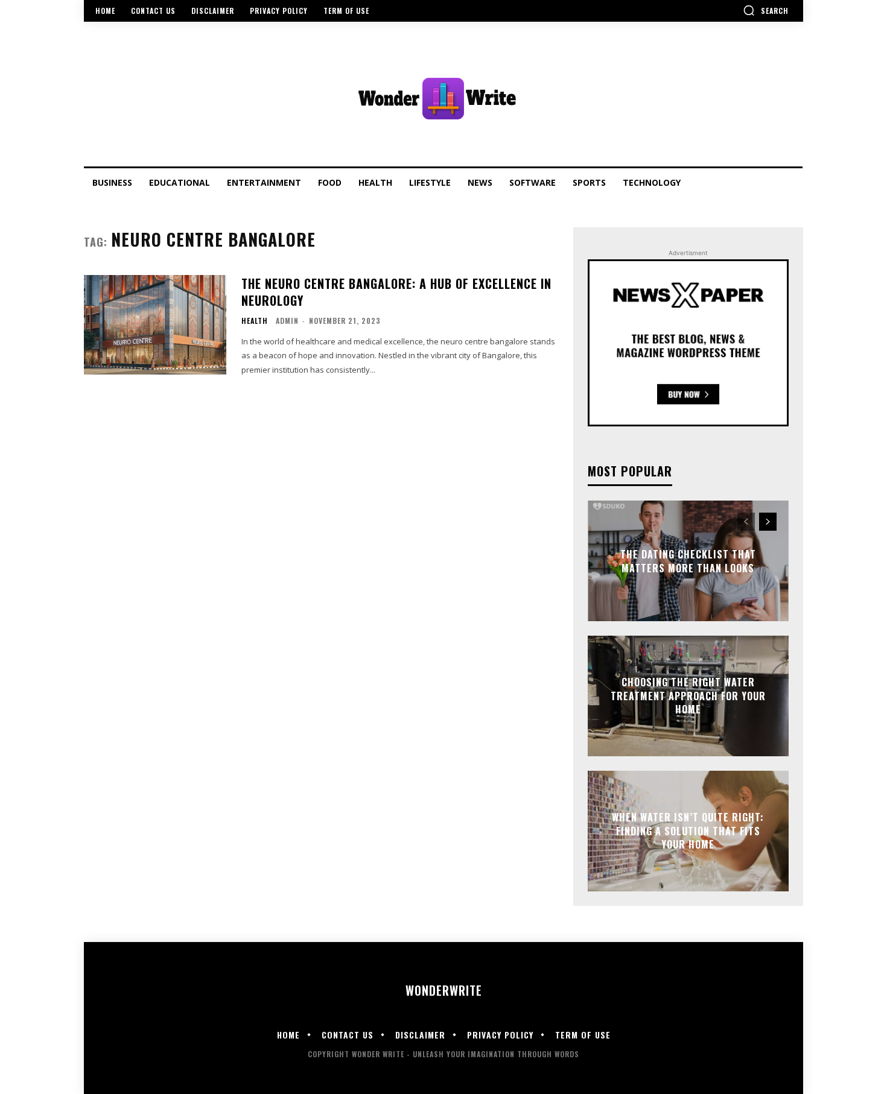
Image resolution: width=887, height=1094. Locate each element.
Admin (287, 320)
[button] (766, 10)
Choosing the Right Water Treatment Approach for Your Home (688, 696)
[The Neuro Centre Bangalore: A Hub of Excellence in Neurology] (155, 325)
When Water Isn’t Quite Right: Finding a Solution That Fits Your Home (688, 831)
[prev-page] (746, 522)
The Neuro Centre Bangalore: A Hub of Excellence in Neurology (396, 291)
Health (254, 320)
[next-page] (768, 522)
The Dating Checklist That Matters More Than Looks (688, 561)
